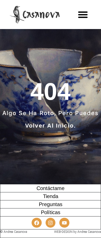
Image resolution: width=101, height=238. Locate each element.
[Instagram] (50, 223)
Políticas (50, 212)
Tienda (50, 196)
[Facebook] (36, 223)
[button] (83, 14)
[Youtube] (64, 223)
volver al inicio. (50, 125)
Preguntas (50, 204)
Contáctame (50, 188)
